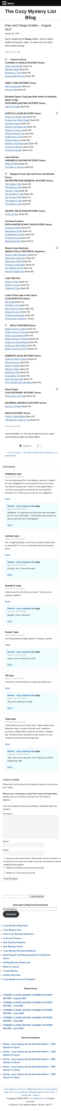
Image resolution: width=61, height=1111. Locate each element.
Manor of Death (12, 365)
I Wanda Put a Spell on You (17, 420)
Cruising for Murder (14, 147)
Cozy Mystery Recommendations (19, 951)
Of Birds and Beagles (15, 315)
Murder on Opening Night (16, 143)
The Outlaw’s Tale (13, 184)
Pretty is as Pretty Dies (15, 117)
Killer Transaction (13, 86)
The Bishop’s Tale (13, 187)
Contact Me (26, 1095)
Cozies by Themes (12, 938)
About (36, 1095)
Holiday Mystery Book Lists (16, 962)
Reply (7, 499)
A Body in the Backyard (16, 127)
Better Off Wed (12, 163)
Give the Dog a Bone (14, 308)
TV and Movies (10, 971)
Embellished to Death (15, 234)
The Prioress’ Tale (13, 197)
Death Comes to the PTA (16, 349)
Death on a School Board (16, 342)
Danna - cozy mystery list (20, 506)
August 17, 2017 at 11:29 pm (17, 698)
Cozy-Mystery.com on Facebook (19, 979)
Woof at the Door (13, 312)
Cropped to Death (13, 228)
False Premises (12, 362)
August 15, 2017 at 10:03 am (15, 539)
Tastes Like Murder (14, 66)
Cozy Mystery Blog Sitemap (28, 1092)
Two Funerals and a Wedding (18, 382)
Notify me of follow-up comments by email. (25, 868)
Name (6, 841)
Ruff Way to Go (12, 305)
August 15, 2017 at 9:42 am (14, 477)
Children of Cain (12, 288)
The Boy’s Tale (12, 191)
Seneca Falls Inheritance (16, 255)
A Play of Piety (11, 214)
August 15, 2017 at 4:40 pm (16, 611)
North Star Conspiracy (15, 258)
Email (6, 850)
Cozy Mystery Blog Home (15, 925)
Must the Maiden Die (14, 271)
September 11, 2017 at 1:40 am (18, 754)
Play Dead (10, 302)
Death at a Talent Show (15, 345)
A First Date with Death (15, 396)
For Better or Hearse (14, 167)
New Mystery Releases (14, 942)
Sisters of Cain (12, 281)
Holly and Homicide (14, 379)
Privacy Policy (49, 1092)
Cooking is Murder (13, 150)
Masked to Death (13, 241)
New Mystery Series (13, 946)
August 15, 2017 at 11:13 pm (15, 635)
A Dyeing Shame (13, 123)
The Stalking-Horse (14, 268)
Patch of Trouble (12, 106)
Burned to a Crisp (13, 72)
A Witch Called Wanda (15, 416)
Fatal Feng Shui (12, 372)
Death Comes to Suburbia (17, 332)
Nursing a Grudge (13, 406)
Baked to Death (12, 69)
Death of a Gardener (14, 335)
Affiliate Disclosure (35, 1089)
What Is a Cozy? (11, 966)
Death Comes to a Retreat (17, 339)
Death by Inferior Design (16, 359)
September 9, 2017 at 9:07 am (15, 722)
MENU (10, 3)
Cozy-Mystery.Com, (37, 1098)
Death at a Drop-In (13, 130)
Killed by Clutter (12, 369)
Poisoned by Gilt (12, 376)
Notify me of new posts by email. (20, 873)
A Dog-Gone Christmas (16, 318)
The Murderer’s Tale (14, 194)
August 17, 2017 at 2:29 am (16, 565)
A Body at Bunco (12, 140)
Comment (8, 814)
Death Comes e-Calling (16, 329)
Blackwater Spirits (13, 261)
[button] (4, 3)
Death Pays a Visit (13, 137)
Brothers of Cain (12, 285)
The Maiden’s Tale (13, 200)
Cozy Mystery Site (12, 930)
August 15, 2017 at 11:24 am (15, 588)
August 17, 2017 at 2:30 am (16, 655)
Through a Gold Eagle (15, 265)
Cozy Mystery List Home (15, 1089)
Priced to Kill (10, 89)
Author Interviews (12, 975)
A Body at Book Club (14, 133)
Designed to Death (13, 231)
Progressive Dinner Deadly (17, 120)
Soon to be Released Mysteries (18, 934)
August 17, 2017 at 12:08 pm (15, 678)
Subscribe (11, 914)
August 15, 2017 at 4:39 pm (16, 509)
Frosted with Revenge (15, 76)
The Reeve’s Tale (13, 204)
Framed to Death (13, 238)
